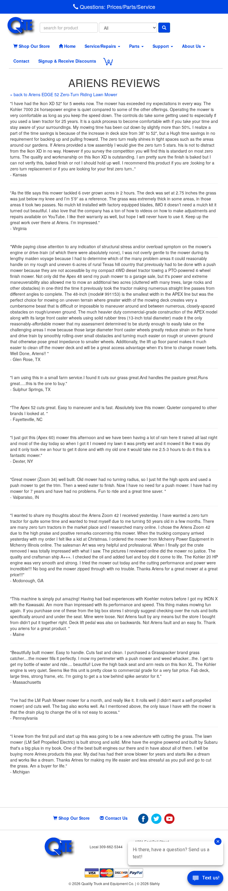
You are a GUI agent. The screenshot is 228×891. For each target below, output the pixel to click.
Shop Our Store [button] (34, 46)
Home (69, 46)
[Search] (164, 28)
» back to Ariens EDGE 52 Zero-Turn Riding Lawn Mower (63, 94)
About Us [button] (192, 46)
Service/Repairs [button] (101, 46)
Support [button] (161, 46)
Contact (21, 61)
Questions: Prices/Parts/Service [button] (116, 7)
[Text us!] (205, 879)
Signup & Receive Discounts (67, 61)
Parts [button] (135, 46)
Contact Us (116, 818)
